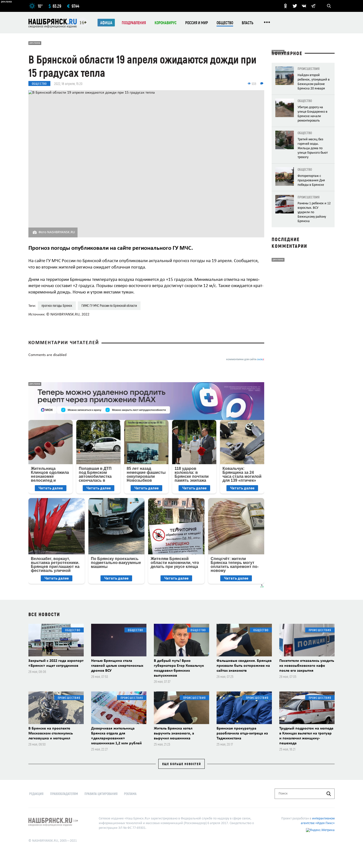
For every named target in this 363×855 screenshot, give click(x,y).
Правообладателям (64, 794)
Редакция (36, 794)
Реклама (130, 794)
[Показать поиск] (329, 6)
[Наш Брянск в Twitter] (295, 6)
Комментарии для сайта (245, 359)
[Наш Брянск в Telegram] (313, 6)
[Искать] (329, 794)
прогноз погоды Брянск (56, 305)
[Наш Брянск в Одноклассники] (285, 6)
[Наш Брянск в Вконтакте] (304, 6)
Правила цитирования (101, 794)
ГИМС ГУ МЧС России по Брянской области (109, 305)
